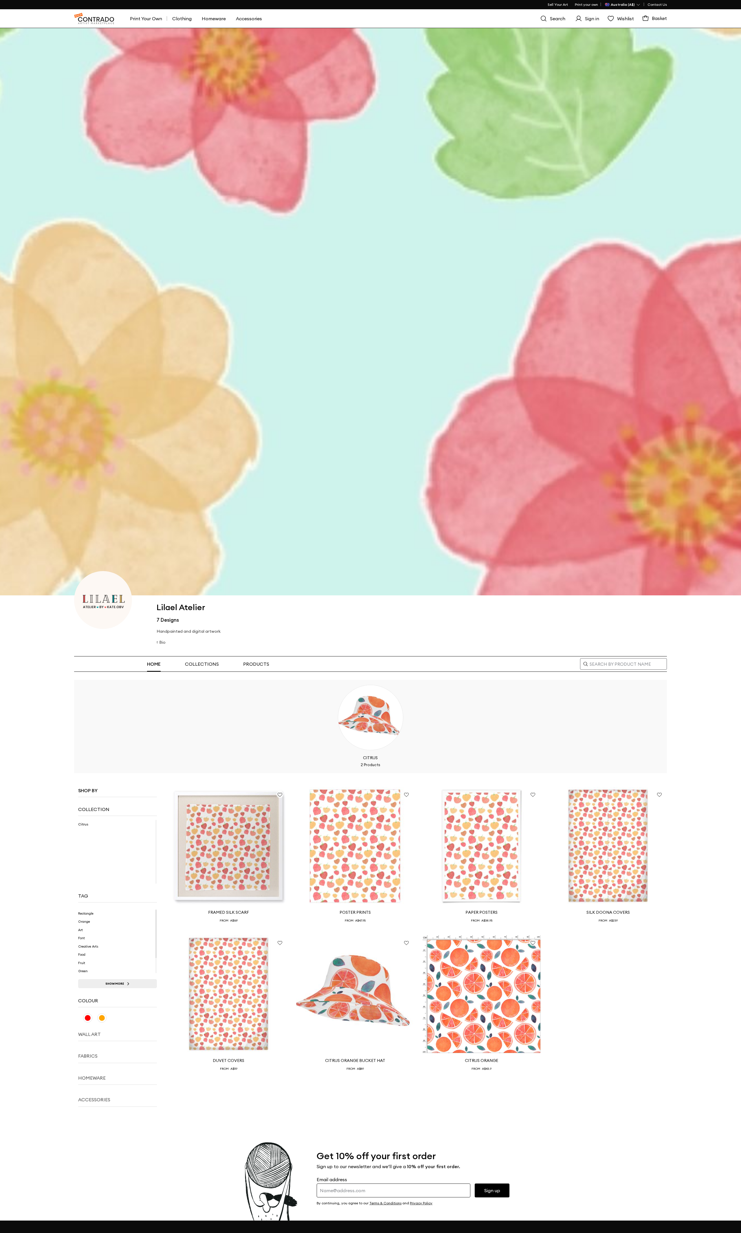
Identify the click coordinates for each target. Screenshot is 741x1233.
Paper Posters (481, 912)
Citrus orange (481, 1060)
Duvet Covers (228, 1060)
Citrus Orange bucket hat (355, 1060)
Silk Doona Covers (608, 912)
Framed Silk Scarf (228, 912)
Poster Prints (355, 912)
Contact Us (657, 4)
